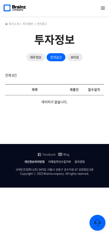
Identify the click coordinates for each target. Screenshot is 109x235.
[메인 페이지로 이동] (6, 24)
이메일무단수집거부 (59, 162)
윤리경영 (80, 162)
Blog (66, 154)
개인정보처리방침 (34, 162)
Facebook (49, 154)
